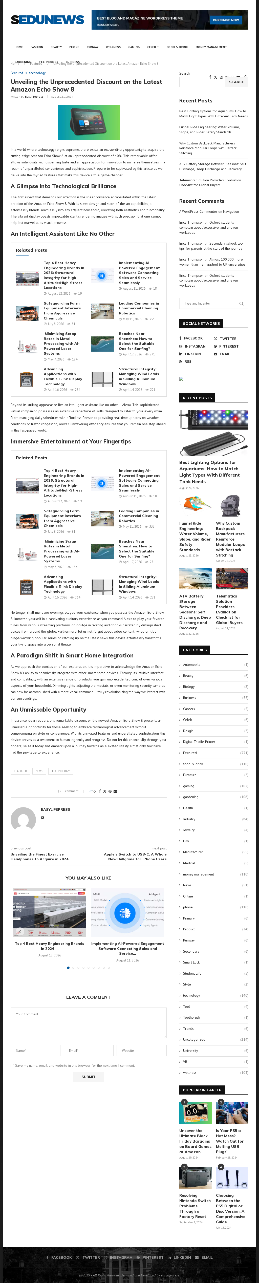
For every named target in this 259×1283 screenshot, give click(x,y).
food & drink (177, 47)
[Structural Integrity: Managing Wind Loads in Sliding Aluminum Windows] (102, 379)
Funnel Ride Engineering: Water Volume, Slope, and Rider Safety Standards (209, 129)
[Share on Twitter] (104, 791)
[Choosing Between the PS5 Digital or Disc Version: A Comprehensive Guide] (232, 1178)
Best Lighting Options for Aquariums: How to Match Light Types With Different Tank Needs (213, 113)
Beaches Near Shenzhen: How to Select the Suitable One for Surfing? (137, 341)
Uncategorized (215, 1039)
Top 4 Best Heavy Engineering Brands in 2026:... (49, 946)
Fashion (37, 47)
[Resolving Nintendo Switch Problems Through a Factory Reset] (195, 1178)
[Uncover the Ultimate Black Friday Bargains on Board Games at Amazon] (195, 1113)
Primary (215, 918)
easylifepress (34, 96)
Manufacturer (215, 852)
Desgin (215, 731)
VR (215, 1061)
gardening (22, 62)
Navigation (231, 211)
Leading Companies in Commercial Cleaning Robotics (139, 308)
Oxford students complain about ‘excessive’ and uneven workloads (208, 227)
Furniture (215, 775)
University (215, 1050)
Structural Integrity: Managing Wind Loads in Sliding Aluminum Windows (139, 376)
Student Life (215, 973)
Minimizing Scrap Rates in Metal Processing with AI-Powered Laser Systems (62, 343)
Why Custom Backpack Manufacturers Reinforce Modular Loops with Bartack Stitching (207, 148)
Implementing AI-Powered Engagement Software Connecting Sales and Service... (127, 948)
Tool (215, 1006)
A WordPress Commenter (198, 211)
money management (211, 47)
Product (215, 929)
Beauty (56, 47)
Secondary (215, 951)
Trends (215, 1028)
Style (215, 984)
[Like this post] (94, 791)
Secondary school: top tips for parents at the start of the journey (211, 246)
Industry (215, 819)
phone (74, 47)
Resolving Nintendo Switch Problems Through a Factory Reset (195, 1206)
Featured (20, 771)
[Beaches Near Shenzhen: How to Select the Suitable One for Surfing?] (102, 344)
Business (73, 62)
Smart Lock (215, 962)
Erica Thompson (191, 222)
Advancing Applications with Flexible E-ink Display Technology (63, 376)
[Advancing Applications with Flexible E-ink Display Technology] (27, 379)
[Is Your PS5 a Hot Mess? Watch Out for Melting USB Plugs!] (232, 1113)
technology (48, 62)
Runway (92, 47)
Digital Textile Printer (215, 741)
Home (18, 47)
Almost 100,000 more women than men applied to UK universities (212, 262)
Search (184, 73)
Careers (215, 709)
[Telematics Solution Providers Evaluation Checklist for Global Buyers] (232, 578)
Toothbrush (215, 1017)
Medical (215, 863)
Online (215, 896)
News (39, 771)
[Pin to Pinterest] (110, 791)
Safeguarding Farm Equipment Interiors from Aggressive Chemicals (62, 310)
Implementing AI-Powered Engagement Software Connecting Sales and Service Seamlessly (139, 273)
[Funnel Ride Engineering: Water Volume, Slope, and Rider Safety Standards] (195, 506)
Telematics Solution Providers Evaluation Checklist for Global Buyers (210, 182)
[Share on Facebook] (100, 791)
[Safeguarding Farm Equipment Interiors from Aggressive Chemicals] (27, 313)
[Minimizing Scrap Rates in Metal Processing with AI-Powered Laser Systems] (27, 346)
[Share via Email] (115, 791)
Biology (215, 686)
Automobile (215, 664)
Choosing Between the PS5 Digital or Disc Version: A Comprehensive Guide (230, 1208)
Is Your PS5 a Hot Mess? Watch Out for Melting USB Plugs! (230, 1141)
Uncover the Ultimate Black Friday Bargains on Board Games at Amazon (195, 1141)
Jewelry (215, 830)
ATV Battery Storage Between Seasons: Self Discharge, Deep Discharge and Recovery (212, 166)
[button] (20, 931)
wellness (113, 47)
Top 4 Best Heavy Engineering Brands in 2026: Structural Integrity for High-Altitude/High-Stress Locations (64, 275)
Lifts (215, 841)
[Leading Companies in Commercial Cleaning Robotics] (102, 311)
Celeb (151, 47)
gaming (134, 47)
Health (215, 808)
